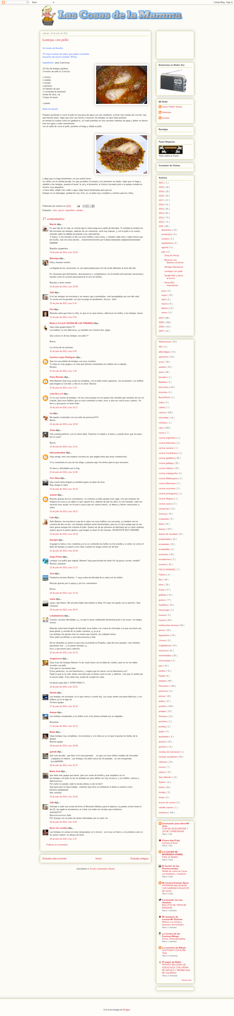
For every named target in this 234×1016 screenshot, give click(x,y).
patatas (163, 681)
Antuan (53, 712)
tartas (162, 787)
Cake (162, 402)
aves (161, 372)
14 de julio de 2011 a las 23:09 (64, 286)
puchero (163, 721)
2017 (161, 200)
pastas (162, 670)
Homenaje (164, 610)
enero (164, 312)
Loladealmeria (57, 616)
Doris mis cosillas (58, 828)
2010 (161, 318)
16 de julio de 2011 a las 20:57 (64, 609)
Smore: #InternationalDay (173, 939)
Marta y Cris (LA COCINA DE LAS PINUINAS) (71, 323)
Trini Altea (55, 478)
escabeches (165, 559)
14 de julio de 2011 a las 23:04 (64, 252)
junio (164, 291)
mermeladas (165, 655)
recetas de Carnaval (169, 752)
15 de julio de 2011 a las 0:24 (63, 317)
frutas (162, 589)
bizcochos (164, 387)
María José (55, 771)
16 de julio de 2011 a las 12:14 (64, 593)
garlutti (53, 752)
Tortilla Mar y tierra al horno (173, 276)
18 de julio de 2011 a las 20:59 (64, 745)
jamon (162, 630)
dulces (162, 529)
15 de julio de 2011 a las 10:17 (64, 407)
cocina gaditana (167, 458)
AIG (161, 346)
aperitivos (164, 356)
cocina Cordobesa (168, 453)
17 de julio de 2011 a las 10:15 (64, 706)
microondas (165, 660)
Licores (163, 640)
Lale (52, 517)
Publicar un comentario (57, 845)
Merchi (53, 224)
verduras (163, 812)
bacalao (163, 377)
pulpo (162, 731)
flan (161, 579)
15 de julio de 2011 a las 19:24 (64, 534)
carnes (162, 412)
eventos (163, 564)
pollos (162, 701)
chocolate (164, 417)
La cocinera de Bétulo (174, 947)
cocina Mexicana (167, 483)
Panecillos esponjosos (171, 283)
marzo (164, 303)
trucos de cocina (167, 802)
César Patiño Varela (172, 106)
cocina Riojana (166, 498)
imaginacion (56, 658)
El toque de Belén (171, 962)
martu (52, 599)
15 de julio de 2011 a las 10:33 (64, 424)
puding (162, 726)
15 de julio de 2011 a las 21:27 (64, 567)
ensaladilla (164, 549)
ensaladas (164, 544)
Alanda (53, 692)
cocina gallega (166, 463)
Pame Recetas (57, 377)
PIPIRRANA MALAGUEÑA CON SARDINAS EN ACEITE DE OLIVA (175, 888)
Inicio (99, 858)
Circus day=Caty (171, 840)
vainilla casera (166, 807)
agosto (165, 247)
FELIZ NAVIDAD (167, 569)
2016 (161, 204)
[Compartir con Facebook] (93, 206)
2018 (161, 195)
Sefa (52, 292)
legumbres (70, 210)
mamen (53, 495)
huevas (163, 615)
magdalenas (165, 645)
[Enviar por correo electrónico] (84, 206)
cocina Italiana (166, 468)
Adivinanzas (165, 341)
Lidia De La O (56, 394)
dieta (161, 524)
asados (163, 367)
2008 (161, 326)
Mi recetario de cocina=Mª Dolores (172, 918)
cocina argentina (167, 437)
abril (163, 299)
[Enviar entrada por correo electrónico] (78, 206)
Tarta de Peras (171, 255)
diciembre (166, 230)
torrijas (162, 792)
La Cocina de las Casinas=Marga (171, 934)
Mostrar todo (186, 980)
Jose (52, 573)
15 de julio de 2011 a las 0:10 (63, 303)
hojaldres (164, 605)
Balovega (54, 258)
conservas (164, 508)
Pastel (162, 676)
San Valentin (165, 777)
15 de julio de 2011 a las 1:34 (63, 371)
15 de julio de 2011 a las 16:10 (64, 489)
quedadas (164, 736)
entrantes (164, 554)
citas (55, 210)
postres (163, 706)
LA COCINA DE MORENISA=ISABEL (172, 853)
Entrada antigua (140, 858)
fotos (161, 584)
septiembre (167, 243)
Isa (51, 413)
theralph (54, 540)
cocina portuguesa (168, 493)
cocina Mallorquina (168, 478)
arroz (162, 362)
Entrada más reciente (55, 858)
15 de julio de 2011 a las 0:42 (63, 351)
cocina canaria (166, 448)
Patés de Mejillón (170, 857)
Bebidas (163, 382)
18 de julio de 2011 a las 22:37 (64, 765)
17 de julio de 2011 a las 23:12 (64, 726)
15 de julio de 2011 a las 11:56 (64, 472)
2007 (161, 331)
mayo (164, 295)
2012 (161, 222)
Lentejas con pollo (173, 271)
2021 (161, 182)
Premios (163, 716)
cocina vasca (165, 503)
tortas (162, 797)
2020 (161, 187)
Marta (52, 732)
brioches (163, 392)
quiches (163, 746)
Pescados (164, 686)
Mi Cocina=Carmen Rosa (175, 883)
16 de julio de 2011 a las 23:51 (64, 687)
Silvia (52, 430)
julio (163, 251)
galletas (163, 595)
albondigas (164, 352)
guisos (61, 210)
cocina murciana (167, 488)
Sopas (162, 782)
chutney (163, 422)
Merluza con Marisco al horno (174, 261)
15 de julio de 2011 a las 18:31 (64, 511)
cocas (162, 432)
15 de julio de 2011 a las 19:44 (64, 551)
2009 (161, 322)
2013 (161, 217)
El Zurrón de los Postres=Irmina (170, 867)
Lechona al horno (170, 843)
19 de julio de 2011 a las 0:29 (63, 822)
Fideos (162, 574)
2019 (161, 191)
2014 (161, 213)
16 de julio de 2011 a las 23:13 (64, 652)
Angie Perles (56, 557)
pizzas (162, 696)
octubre (165, 238)
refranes (163, 762)
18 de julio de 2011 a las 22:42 (64, 796)
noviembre (167, 234)
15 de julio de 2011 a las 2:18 (63, 387)
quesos (163, 741)
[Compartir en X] (90, 206)
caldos (162, 407)
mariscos (163, 650)
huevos (163, 620)
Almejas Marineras (173, 267)
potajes (79, 210)
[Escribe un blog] (87, 206)
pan (161, 665)
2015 (161, 208)
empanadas (165, 539)
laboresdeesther (57, 452)
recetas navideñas (168, 756)
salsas (162, 772)
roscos (162, 767)
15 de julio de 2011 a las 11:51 (64, 446)
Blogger (126, 1010)
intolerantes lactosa (169, 625)
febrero (165, 308)
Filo (51, 309)
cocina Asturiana (167, 443)
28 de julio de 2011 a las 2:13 (63, 839)
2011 (161, 226)
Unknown (166, 112)
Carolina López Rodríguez (62, 357)
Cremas (163, 513)
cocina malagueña (168, 473)
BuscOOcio (165, 397)
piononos (164, 691)
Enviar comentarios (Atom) (102, 869)
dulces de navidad (168, 534)
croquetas (164, 519)
